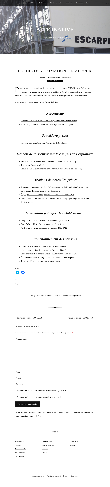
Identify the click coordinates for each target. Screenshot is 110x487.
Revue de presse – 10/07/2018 (28, 318)
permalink (78, 296)
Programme (19, 445)
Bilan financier (20, 452)
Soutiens (45, 449)
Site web (19, 384)
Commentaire (22, 339)
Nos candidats (47, 441)
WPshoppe (73, 476)
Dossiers (69, 3)
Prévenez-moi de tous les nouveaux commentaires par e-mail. (42, 390)
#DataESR (42, 3)
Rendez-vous (74, 441)
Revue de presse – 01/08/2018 (81, 318)
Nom (18, 372)
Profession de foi (20, 449)
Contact (44, 452)
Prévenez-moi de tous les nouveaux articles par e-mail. (39, 397)
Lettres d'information (63, 78)
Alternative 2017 (28, 3)
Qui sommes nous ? (48, 445)
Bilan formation (20, 456)
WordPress (50, 476)
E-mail (18, 378)
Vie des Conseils (55, 3)
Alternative (55, 29)
